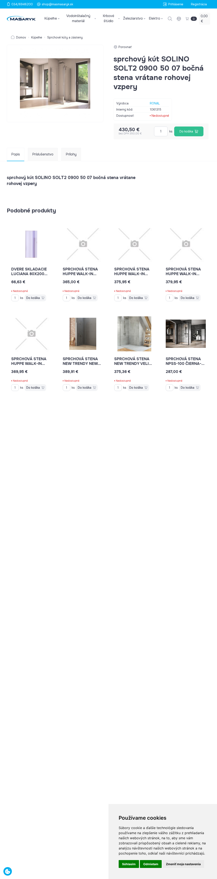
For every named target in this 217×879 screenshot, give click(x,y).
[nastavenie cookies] (7, 871)
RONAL (155, 103)
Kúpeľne (36, 37)
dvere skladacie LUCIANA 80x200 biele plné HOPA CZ (31, 274)
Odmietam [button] (150, 864)
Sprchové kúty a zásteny (65, 37)
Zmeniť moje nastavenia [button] (183, 864)
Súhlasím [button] (129, 864)
